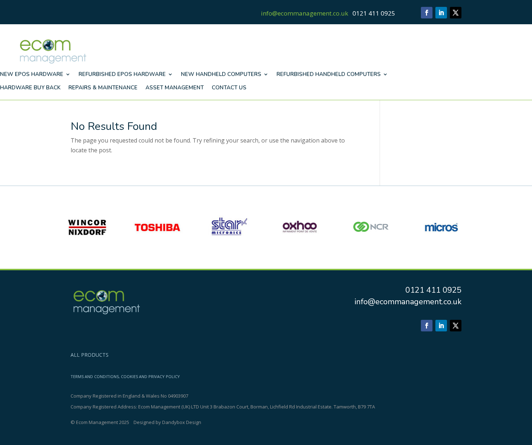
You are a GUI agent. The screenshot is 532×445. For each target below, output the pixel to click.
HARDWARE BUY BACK (30, 87)
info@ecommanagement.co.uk (304, 13)
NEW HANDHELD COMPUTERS (221, 74)
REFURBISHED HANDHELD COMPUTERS (328, 74)
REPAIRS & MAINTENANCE (103, 87)
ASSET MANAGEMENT (174, 87)
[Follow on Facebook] (426, 12)
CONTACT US (229, 87)
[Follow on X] (455, 12)
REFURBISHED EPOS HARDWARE (122, 74)
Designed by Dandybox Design (167, 422)
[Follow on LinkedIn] (441, 12)
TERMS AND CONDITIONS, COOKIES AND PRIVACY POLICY (125, 376)
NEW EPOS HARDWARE (31, 74)
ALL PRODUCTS (90, 355)
